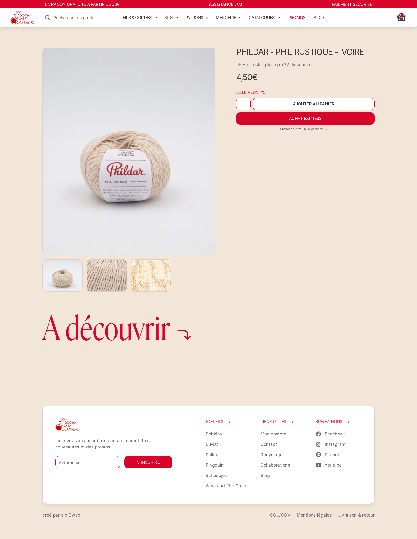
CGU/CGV (280, 515)
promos (296, 17)
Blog (265, 475)
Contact (268, 444)
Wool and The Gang (226, 485)
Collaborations (275, 465)
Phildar (213, 454)
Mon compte (273, 433)
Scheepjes (216, 475)
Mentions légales (314, 515)
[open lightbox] (128, 151)
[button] (140, 17)
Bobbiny (214, 433)
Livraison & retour (356, 515)
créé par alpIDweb (61, 515)
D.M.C (212, 444)
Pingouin (214, 465)
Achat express (305, 118)
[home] (22, 17)
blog (318, 17)
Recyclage (271, 454)
